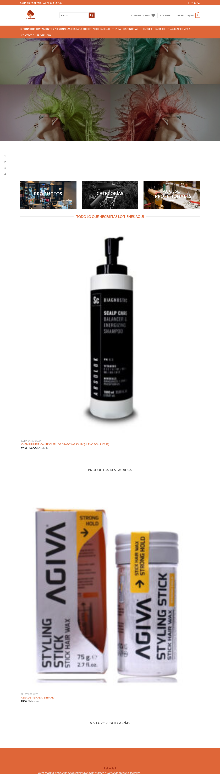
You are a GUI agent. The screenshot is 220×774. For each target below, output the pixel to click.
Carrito (160, 29)
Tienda (116, 29)
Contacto (27, 35)
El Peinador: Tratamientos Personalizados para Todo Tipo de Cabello (65, 29)
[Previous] (3, 144)
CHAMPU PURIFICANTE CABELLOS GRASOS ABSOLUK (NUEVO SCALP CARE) (65, 444)
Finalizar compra (179, 29)
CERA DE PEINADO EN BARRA (38, 697)
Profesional (45, 35)
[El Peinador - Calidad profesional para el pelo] (37, 15)
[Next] (12, 144)
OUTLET (147, 29)
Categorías (130, 29)
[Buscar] (92, 15)
